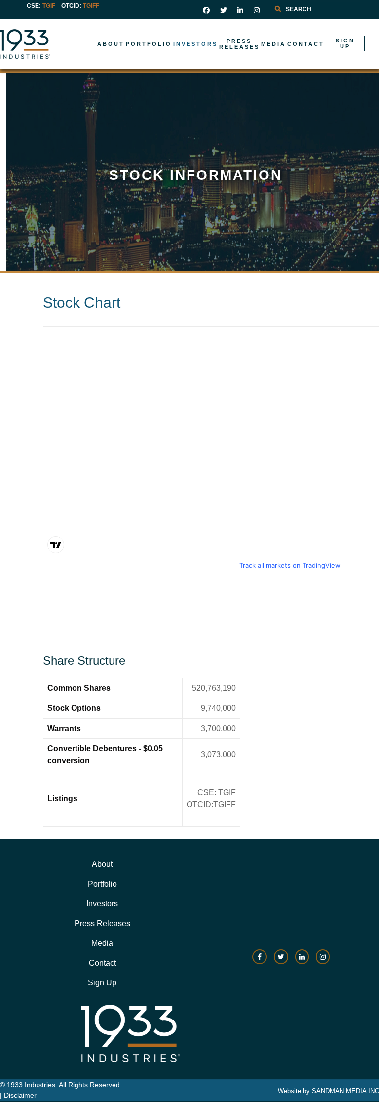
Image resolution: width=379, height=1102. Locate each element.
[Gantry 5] (57, 44)
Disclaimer (20, 1095)
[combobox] (315, 9)
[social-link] (259, 961)
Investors (102, 903)
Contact (102, 963)
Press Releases (102, 923)
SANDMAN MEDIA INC (345, 1091)
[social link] (206, 10)
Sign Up (102, 983)
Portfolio (102, 884)
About (102, 864)
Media (102, 943)
